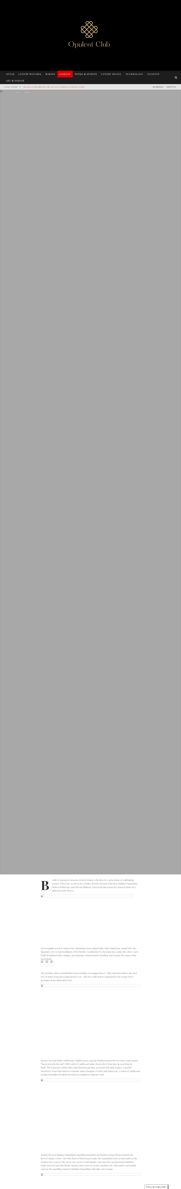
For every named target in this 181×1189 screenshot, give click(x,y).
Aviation (153, 74)
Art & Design (15, 80)
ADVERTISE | (158, 87)
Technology (134, 74)
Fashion (65, 74)
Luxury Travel (111, 74)
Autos (10, 74)
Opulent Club (67, 497)
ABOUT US (171, 87)
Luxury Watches (30, 74)
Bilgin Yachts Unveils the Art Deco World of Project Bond (54, 87)
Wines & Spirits (86, 74)
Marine (50, 74)
